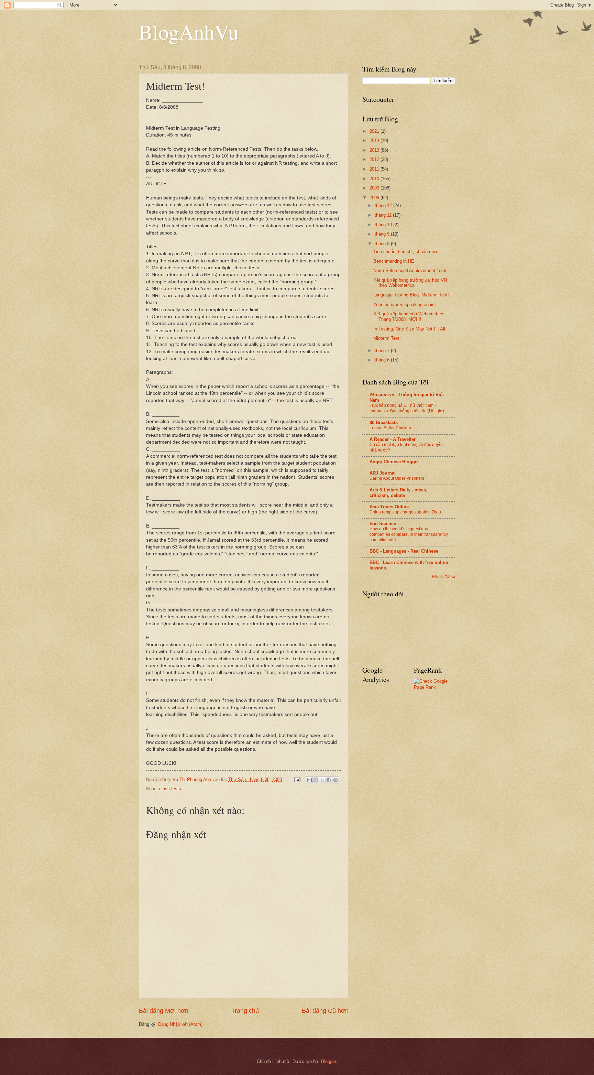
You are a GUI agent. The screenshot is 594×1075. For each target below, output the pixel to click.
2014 (375, 140)
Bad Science (383, 523)
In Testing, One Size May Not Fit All (409, 329)
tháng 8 (383, 243)
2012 (375, 159)
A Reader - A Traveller (393, 439)
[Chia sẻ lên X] (322, 780)
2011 (375, 169)
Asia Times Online (389, 506)
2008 (375, 197)
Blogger (328, 1061)
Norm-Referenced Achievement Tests (410, 270)
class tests (170, 788)
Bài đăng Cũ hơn (325, 1010)
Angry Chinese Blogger (394, 461)
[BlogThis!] (315, 780)
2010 (375, 178)
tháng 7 (383, 350)
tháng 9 (383, 234)
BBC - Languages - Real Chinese (404, 551)
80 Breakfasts (384, 422)
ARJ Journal (383, 473)
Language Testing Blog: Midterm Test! (411, 294)
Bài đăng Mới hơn (163, 1010)
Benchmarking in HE (393, 261)
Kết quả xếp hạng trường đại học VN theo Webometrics (410, 283)
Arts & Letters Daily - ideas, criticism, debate (398, 492)
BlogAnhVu (189, 31)
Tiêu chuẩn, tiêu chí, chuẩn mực (405, 251)
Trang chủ (245, 1010)
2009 (375, 188)
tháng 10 (384, 224)
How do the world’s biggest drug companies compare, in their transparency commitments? (409, 534)
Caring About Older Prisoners (397, 478)
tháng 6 (383, 359)
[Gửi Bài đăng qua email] (297, 779)
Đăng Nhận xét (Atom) (180, 1024)
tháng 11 (384, 215)
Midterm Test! (387, 338)
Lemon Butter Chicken (390, 427)
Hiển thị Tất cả (443, 576)
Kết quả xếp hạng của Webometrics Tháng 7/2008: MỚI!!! (408, 316)
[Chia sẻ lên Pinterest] (335, 780)
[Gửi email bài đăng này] (309, 780)
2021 (375, 131)
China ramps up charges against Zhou (405, 512)
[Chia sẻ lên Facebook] (329, 780)
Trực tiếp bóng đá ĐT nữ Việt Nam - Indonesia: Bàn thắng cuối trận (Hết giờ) (407, 408)
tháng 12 (384, 205)
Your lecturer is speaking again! (404, 304)
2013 (375, 150)
